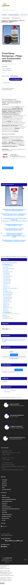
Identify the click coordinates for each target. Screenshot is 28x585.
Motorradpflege (6, 294)
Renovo (4, 309)
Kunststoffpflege (6, 276)
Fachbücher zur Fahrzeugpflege (9, 262)
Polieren (5, 303)
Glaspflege (5, 273)
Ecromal (5, 270)
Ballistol (5, 267)
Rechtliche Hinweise (6, 507)
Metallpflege (5, 291)
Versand (9, 70)
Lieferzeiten (4, 503)
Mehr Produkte (7, 391)
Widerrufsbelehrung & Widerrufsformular (11, 508)
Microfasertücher (16, 18)
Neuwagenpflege (6, 297)
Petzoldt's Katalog (6, 497)
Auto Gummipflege (7, 265)
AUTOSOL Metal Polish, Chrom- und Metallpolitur (14, 215)
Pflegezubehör (6, 301)
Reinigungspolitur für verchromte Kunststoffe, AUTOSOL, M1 (14, 221)
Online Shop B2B (6, 316)
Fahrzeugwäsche (6, 271)
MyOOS (25, 559)
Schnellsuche (14, 354)
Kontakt (3, 520)
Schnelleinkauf (18, 370)
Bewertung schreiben (8, 167)
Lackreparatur (6, 280)
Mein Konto (4, 483)
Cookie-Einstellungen (6, 489)
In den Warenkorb (15, 79)
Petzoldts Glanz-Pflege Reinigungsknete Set (14, 210)
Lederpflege (4, 21)
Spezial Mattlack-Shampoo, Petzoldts (14, 230)
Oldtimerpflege (13, 21)
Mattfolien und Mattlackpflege (9, 288)
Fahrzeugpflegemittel (13, 14)
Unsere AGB (4, 512)
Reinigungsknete (6, 18)
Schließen (2, 583)
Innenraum (5, 274)
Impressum (4, 510)
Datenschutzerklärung (7, 514)
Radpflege (5, 304)
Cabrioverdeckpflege (7, 268)
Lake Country (6, 282)
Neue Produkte (6, 295)
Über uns (4, 495)
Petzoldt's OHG (8, 558)
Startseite (4, 14)
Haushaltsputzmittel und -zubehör (9, 313)
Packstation (4, 505)
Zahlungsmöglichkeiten (7, 501)
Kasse (3, 487)
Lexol (4, 285)
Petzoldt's (5, 300)
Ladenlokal (4, 315)
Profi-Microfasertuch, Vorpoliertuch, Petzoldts (14, 241)
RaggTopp (5, 306)
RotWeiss (5, 310)
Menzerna (5, 289)
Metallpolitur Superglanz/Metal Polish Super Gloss (13, 340)
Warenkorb (5, 378)
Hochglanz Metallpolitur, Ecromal (14, 225)
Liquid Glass (5, 286)
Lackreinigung (6, 279)
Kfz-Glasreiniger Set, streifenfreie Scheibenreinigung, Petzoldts (14, 236)
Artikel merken (6, 82)
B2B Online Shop (5, 518)
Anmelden (4, 481)
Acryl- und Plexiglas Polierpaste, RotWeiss (14, 206)
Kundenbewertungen (6, 516)
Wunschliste (4, 479)
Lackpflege (5, 277)
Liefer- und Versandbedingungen (9, 499)
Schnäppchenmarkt (6, 318)
